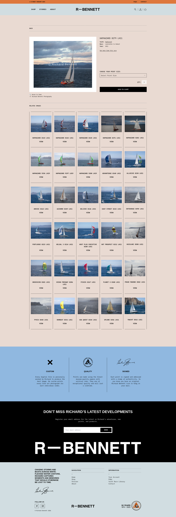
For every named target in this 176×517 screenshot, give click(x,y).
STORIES (42, 9)
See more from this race (108, 50)
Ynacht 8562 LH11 (135, 320)
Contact (144, 1)
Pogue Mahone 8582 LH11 (135, 282)
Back (31, 28)
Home (73, 477)
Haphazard (108, 42)
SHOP (33, 9)
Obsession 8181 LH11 (41, 282)
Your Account (114, 477)
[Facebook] (37, 506)
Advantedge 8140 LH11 (111, 173)
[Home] (88, 9)
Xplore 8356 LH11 (111, 320)
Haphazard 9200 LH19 (88, 173)
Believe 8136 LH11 (88, 209)
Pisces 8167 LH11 (88, 282)
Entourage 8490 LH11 (135, 209)
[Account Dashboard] (140, 9)
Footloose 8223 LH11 (41, 244)
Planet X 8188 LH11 (111, 282)
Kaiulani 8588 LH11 (135, 244)
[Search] (135, 9)
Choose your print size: (110, 71)
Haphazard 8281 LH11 (135, 138)
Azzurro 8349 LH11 (64, 209)
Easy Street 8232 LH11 (111, 209)
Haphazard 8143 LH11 (41, 138)
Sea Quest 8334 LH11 (88, 320)
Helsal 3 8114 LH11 (64, 244)
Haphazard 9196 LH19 (41, 173)
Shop (73, 479)
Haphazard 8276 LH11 (111, 138)
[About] (131, 506)
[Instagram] (43, 506)
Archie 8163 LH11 (41, 209)
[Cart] (145, 9)
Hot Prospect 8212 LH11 (111, 244)
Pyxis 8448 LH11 (41, 320)
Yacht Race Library (117, 481)
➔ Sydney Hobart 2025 (37, 1)
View (41, 141)
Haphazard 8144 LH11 (64, 138)
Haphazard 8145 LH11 (88, 138)
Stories (75, 481)
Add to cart (123, 89)
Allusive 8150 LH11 (135, 173)
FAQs (135, 1)
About (53, 9)
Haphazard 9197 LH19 (64, 173)
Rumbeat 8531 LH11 (64, 320)
